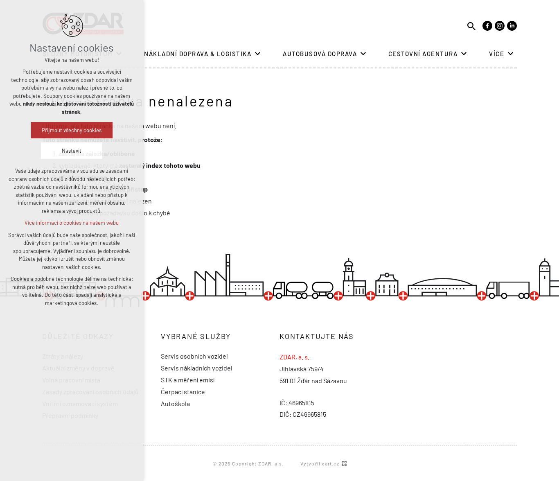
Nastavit (71, 150)
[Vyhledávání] (471, 25)
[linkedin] (512, 25)
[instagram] (500, 25)
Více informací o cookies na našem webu (72, 222)
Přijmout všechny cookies (71, 130)
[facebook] (487, 25)
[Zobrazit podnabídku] (257, 54)
